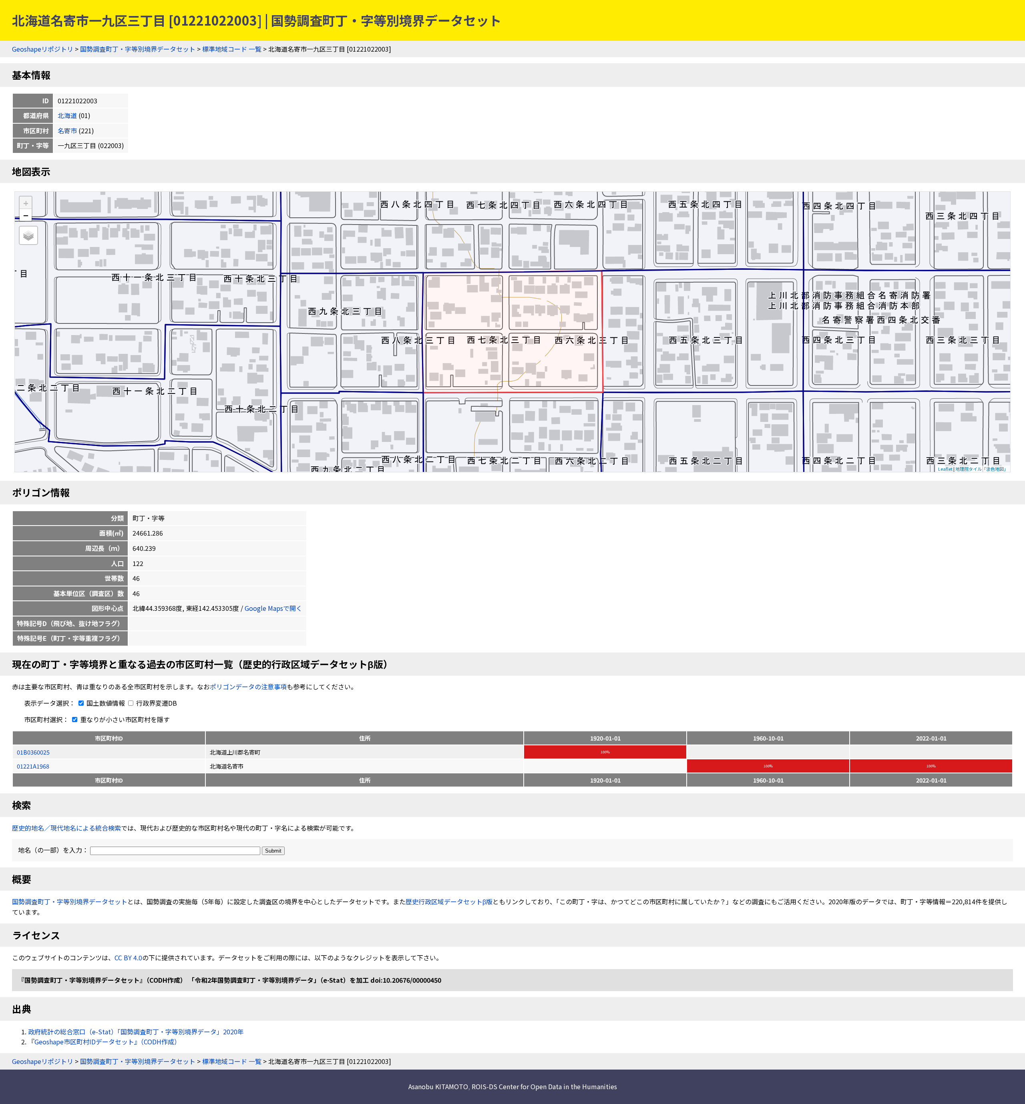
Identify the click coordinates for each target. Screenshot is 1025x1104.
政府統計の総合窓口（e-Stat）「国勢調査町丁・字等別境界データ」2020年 (136, 1031)
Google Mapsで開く (273, 608)
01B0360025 (33, 752)
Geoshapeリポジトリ (42, 49)
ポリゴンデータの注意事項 (248, 686)
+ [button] (25, 203)
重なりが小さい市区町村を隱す (124, 719)
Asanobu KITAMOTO (438, 1086)
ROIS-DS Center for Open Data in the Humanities (544, 1086)
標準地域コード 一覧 (231, 49)
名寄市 (67, 130)
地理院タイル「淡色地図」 (981, 469)
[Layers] (28, 235)
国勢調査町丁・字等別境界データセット (137, 49)
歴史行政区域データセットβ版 (449, 901)
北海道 (67, 115)
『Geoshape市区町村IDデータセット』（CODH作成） (104, 1041)
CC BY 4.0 (128, 957)
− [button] (25, 215)
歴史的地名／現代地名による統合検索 (66, 828)
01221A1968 (33, 766)
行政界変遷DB (156, 703)
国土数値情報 (106, 703)
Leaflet (945, 469)
